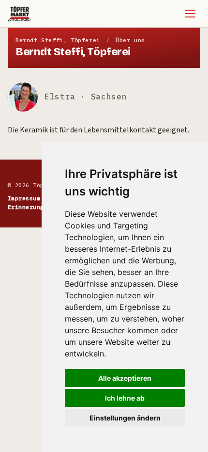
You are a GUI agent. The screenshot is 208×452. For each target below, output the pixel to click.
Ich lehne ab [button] (125, 398)
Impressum (24, 198)
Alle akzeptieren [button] (124, 378)
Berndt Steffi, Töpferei (57, 40)
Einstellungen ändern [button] (125, 418)
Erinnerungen (29, 206)
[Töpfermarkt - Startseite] (19, 13)
